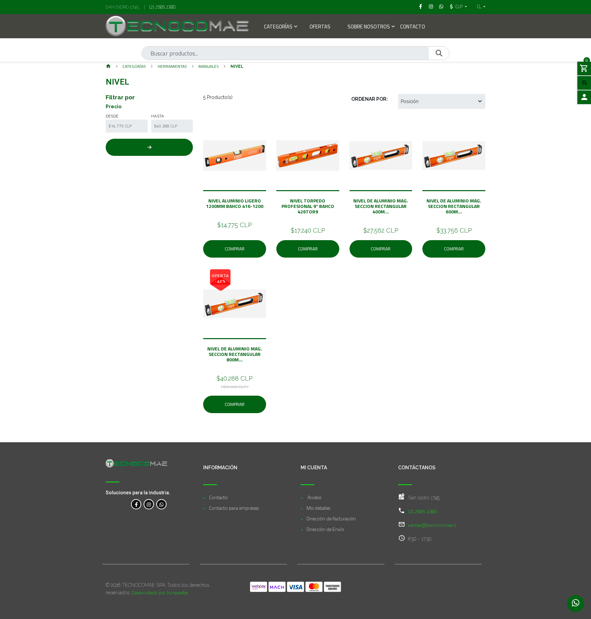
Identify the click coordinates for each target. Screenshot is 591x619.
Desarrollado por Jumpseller (160, 592)
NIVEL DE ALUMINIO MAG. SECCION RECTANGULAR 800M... (234, 354)
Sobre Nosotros (368, 27)
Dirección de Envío (325, 529)
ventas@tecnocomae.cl (432, 525)
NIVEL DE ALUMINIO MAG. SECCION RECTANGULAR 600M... (453, 206)
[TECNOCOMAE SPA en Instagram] (149, 504)
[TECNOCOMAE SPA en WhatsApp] (161, 504)
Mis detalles (318, 507)
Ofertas (320, 27)
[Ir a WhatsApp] (441, 6)
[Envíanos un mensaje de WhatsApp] (575, 603)
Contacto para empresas (234, 507)
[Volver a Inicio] (108, 66)
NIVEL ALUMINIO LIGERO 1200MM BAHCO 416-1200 (234, 203)
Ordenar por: (369, 99)
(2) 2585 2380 (162, 6)
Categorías (278, 27)
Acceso (313, 497)
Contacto (412, 27)
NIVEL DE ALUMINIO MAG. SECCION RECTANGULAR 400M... (380, 206)
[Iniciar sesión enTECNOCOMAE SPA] (584, 97)
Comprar (235, 248)
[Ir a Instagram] (431, 6)
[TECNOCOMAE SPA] (177, 26)
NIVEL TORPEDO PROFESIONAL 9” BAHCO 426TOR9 (307, 206)
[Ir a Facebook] (421, 6)
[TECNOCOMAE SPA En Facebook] (136, 504)
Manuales (208, 66)
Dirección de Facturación (331, 518)
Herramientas (172, 66)
